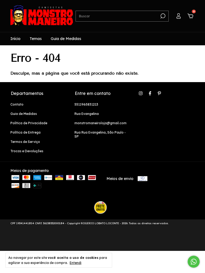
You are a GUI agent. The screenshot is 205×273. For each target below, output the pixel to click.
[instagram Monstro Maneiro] (141, 93)
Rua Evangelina (86, 114)
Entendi (75, 263)
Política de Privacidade (28, 123)
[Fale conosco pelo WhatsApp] (194, 262)
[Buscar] (162, 16)
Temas (36, 38)
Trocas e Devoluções (26, 151)
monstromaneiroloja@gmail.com (100, 123)
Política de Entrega (25, 132)
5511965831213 (86, 104)
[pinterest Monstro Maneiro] (159, 93)
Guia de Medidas (66, 38)
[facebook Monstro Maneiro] (150, 93)
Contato (16, 104)
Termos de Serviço (25, 142)
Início (15, 38)
